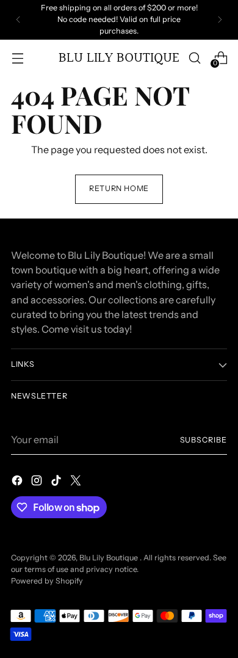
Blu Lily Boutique (109, 557)
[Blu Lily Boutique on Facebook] (18, 482)
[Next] (219, 20)
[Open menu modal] (17, 57)
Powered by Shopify (47, 580)
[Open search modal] (194, 57)
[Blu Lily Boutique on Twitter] (77, 482)
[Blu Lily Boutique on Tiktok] (57, 482)
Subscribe (203, 439)
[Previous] (18, 20)
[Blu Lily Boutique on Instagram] (38, 482)
